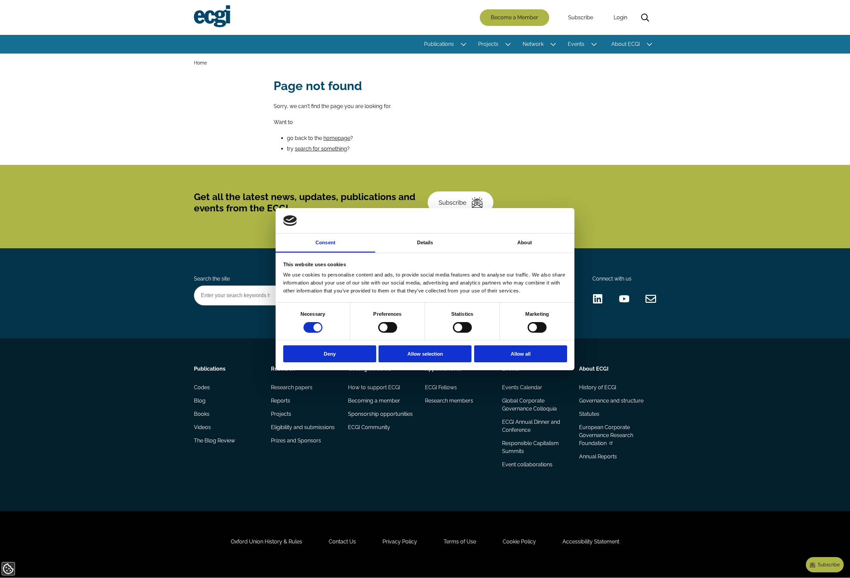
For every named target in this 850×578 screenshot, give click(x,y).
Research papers (291, 387)
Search (645, 17)
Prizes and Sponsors (296, 440)
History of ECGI (597, 387)
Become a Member (514, 17)
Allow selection (425, 354)
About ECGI (625, 44)
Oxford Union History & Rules (266, 541)
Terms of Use (460, 541)
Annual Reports (598, 456)
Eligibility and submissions (303, 427)
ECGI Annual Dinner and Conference (531, 426)
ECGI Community (369, 427)
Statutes (589, 414)
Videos (202, 427)
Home (200, 62)
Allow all (521, 354)
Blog (200, 401)
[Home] (212, 16)
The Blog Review (214, 440)
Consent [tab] (325, 242)
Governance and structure (611, 401)
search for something (321, 149)
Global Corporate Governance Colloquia (529, 405)
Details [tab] (425, 242)
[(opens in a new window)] (597, 298)
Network (533, 44)
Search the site (212, 279)
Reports (280, 401)
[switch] (387, 327)
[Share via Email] (650, 298)
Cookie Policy (519, 541)
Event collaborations (527, 464)
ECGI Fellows (441, 387)
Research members (449, 401)
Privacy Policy (399, 541)
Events (576, 44)
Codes (202, 387)
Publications (439, 44)
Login (620, 17)
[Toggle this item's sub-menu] (463, 44)
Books (202, 414)
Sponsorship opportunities (380, 414)
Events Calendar (522, 387)
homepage (336, 138)
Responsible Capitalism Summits (530, 447)
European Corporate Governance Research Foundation (606, 435)
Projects (488, 44)
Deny (330, 354)
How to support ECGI (374, 387)
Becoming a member (374, 401)
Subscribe (580, 17)
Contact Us (342, 541)
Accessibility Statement (590, 541)
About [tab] (524, 242)
